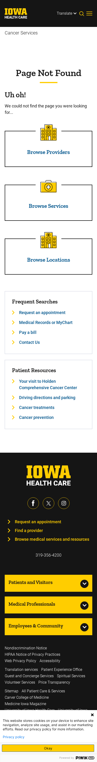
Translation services (21, 669)
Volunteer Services (20, 682)
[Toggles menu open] (89, 13)
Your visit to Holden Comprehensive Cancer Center (48, 384)
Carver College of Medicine (27, 697)
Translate (64, 13)
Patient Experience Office (61, 669)
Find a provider (29, 530)
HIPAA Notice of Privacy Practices (32, 654)
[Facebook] (33, 503)
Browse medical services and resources (52, 539)
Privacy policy (13, 737)
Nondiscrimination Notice (26, 648)
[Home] (19, 13)
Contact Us (29, 342)
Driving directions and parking (47, 397)
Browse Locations (48, 259)
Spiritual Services (71, 676)
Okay (48, 748)
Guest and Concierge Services (29, 676)
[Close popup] (92, 715)
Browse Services (48, 205)
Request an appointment (42, 312)
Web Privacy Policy (20, 661)
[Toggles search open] (82, 13)
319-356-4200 (48, 555)
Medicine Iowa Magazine (25, 704)
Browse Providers (48, 152)
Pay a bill (27, 332)
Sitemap (11, 691)
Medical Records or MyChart (46, 322)
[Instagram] (64, 503)
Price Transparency (54, 682)
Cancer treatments (36, 407)
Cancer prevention (36, 417)
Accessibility (50, 661)
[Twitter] (48, 503)
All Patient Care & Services (43, 691)
